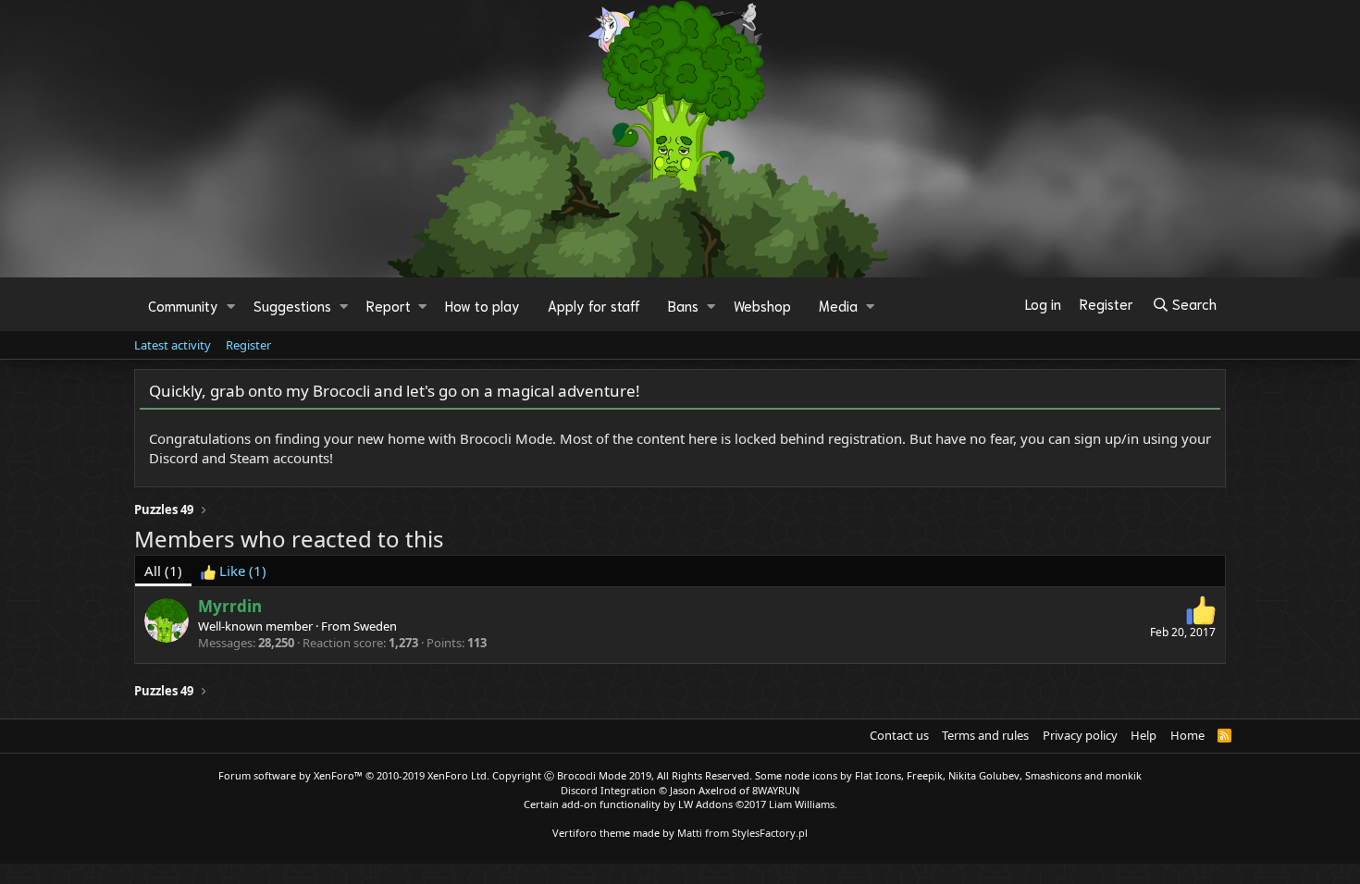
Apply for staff (594, 305)
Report (388, 305)
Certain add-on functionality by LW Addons (680, 804)
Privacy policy (1080, 735)
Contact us (899, 735)
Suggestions (292, 305)
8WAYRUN (775, 790)
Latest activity (172, 345)
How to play (482, 305)
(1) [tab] (163, 570)
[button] (231, 305)
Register (248, 345)
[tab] (234, 571)
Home (1187, 735)
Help (1143, 735)
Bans (683, 305)
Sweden (375, 626)
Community (183, 305)
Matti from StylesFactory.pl (742, 833)
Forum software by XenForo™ (353, 775)
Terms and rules (985, 735)
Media (838, 305)
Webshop (762, 305)
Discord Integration (608, 790)
